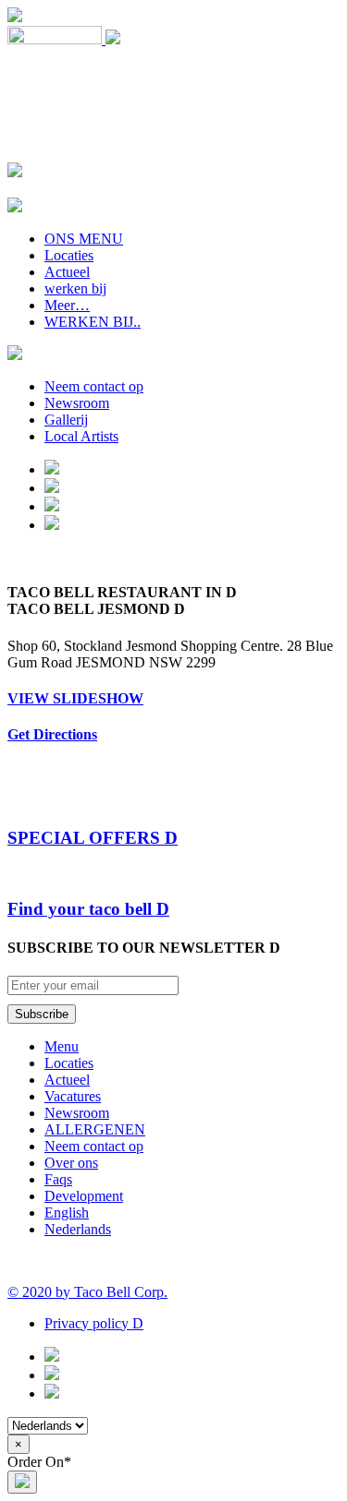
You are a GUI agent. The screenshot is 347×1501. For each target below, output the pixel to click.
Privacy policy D (93, 1323)
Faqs (58, 1179)
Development (83, 1196)
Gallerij (66, 419)
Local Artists (81, 436)
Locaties (68, 255)
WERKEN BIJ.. (92, 322)
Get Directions (52, 734)
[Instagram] (51, 506)
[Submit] (22, 1482)
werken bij (75, 288)
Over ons (71, 1163)
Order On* (39, 1462)
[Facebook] (51, 488)
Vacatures (72, 1096)
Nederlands (77, 1229)
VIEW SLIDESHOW (75, 698)
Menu (61, 1046)
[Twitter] (51, 525)
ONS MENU (83, 238)
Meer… (67, 305)
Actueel (67, 272)
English (66, 1212)
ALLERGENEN (94, 1129)
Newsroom (76, 403)
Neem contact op (93, 386)
